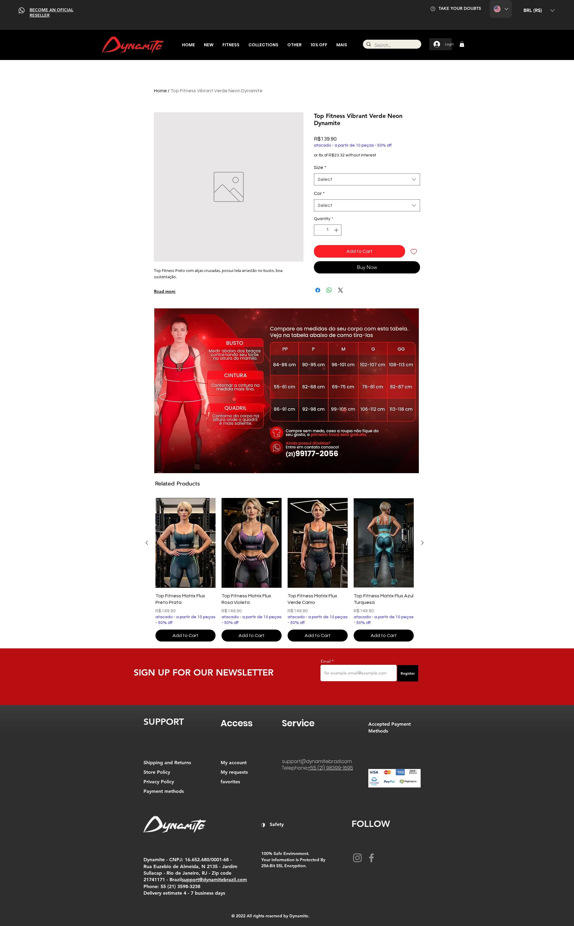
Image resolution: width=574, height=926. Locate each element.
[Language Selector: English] (501, 9)
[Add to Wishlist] (413, 251)
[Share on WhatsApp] (329, 290)
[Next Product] (422, 542)
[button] (539, 10)
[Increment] (337, 230)
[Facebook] (371, 858)
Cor (319, 193)
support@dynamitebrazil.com (317, 761)
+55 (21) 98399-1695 (330, 768)
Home (160, 90)
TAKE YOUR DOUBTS (460, 8)
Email (326, 661)
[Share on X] (340, 290)
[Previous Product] (146, 542)
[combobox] (367, 179)
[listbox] (539, 10)
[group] (284, 570)
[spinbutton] (327, 230)
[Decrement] (318, 230)
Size (320, 167)
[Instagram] (357, 858)
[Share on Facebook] (317, 290)
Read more (164, 291)
